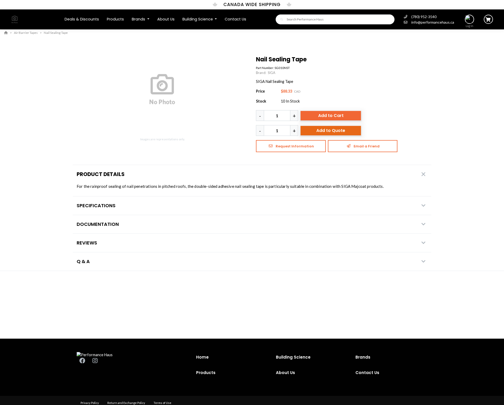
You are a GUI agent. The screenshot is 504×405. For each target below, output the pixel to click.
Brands (362, 357)
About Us (285, 372)
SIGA (272, 73)
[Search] (280, 19)
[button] (140, 19)
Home (202, 357)
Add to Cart (331, 116)
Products (206, 372)
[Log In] (469, 19)
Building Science (293, 357)
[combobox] (335, 19)
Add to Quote (330, 130)
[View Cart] (488, 19)
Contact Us (367, 372)
